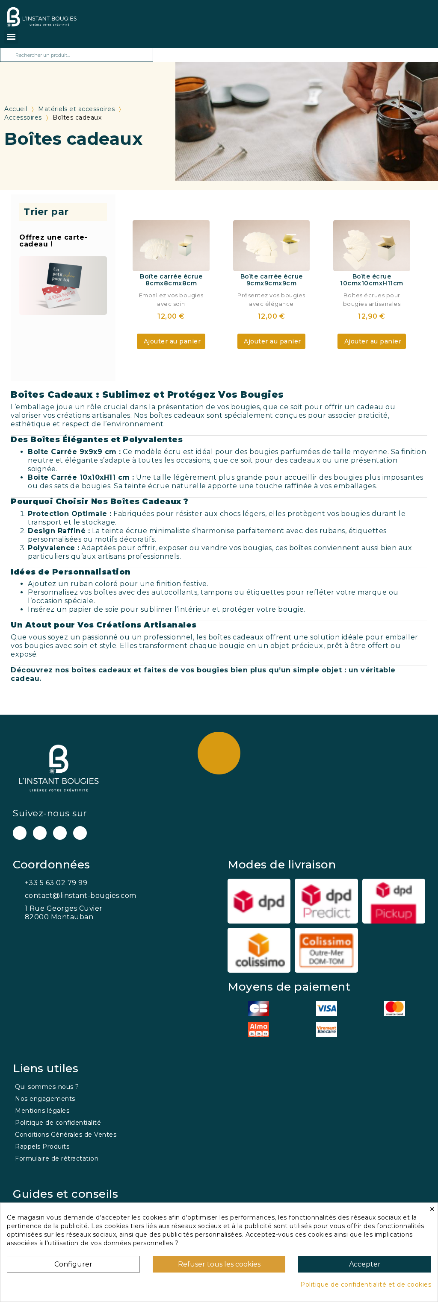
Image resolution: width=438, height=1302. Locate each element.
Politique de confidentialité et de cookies (365, 1284)
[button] (171, 341)
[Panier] (82, 16)
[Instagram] (60, 833)
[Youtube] (20, 833)
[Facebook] (40, 833)
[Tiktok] (80, 833)
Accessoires (23, 117)
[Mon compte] (94, 14)
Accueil (15, 109)
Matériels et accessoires (76, 109)
